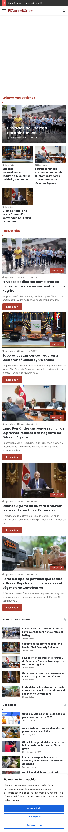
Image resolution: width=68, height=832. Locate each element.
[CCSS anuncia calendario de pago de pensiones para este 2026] (11, 718)
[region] (34, 803)
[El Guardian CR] (20, 11)
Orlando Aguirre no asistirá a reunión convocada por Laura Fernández (16, 216)
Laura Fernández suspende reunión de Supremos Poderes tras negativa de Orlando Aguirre (48, 176)
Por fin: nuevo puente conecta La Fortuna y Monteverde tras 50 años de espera (42, 760)
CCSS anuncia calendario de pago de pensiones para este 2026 (43, 715)
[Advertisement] (34, 60)
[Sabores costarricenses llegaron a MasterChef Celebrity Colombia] (17, 154)
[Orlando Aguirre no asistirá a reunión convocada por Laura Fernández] (17, 196)
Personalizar (34, 816)
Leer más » (12, 306)
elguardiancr (15, 138)
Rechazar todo (34, 825)
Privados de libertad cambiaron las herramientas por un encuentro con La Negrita (33, 286)
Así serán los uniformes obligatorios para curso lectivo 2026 (43, 729)
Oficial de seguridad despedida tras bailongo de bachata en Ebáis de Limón (43, 745)
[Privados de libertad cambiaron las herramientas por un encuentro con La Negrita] (33, 124)
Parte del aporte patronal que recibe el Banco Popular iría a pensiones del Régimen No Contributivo (32, 583)
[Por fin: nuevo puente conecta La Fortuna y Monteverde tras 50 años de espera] (11, 762)
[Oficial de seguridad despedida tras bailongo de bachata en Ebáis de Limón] (11, 746)
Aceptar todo (34, 808)
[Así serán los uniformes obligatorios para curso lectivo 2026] (11, 732)
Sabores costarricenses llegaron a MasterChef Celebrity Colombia (17, 174)
